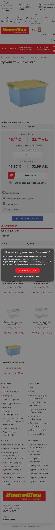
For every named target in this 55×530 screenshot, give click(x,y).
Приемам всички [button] (27, 270)
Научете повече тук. (37, 264)
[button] (27, 276)
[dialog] (27, 265)
